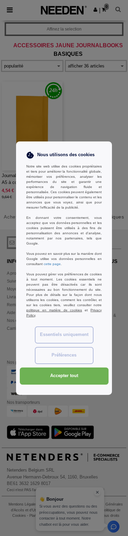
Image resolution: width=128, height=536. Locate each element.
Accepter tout (64, 375)
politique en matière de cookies (54, 310)
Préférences (64, 355)
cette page (52, 264)
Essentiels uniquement (64, 334)
